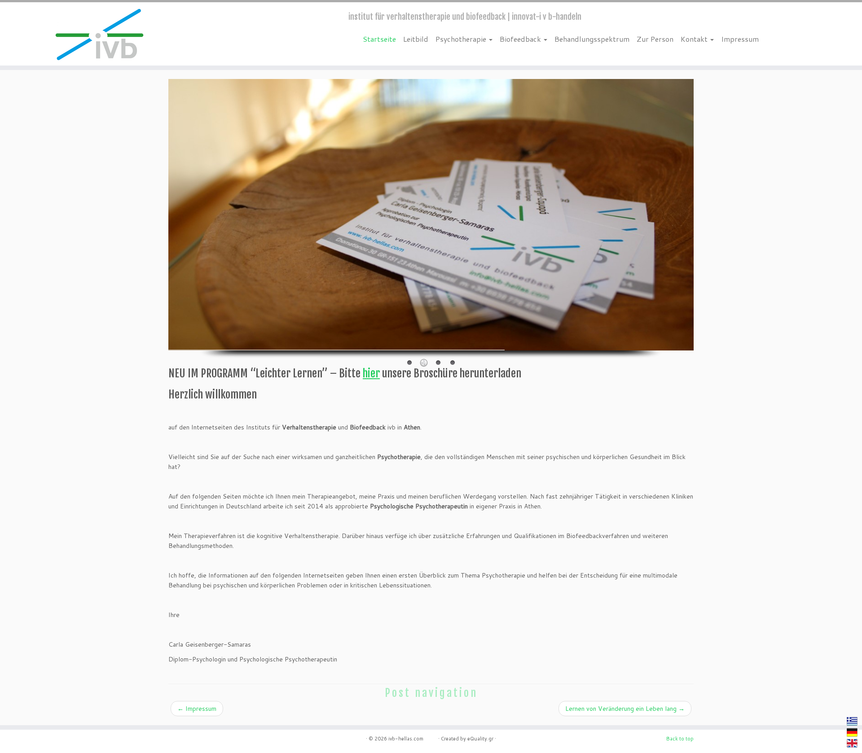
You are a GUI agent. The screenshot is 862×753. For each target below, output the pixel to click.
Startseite (379, 39)
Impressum (740, 39)
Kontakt (695, 39)
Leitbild (415, 39)
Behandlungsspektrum (591, 39)
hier (371, 373)
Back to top (680, 738)
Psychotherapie (461, 39)
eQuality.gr (480, 738)
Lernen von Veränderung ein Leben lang (625, 708)
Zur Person (655, 39)
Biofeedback (521, 39)
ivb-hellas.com (412, 738)
